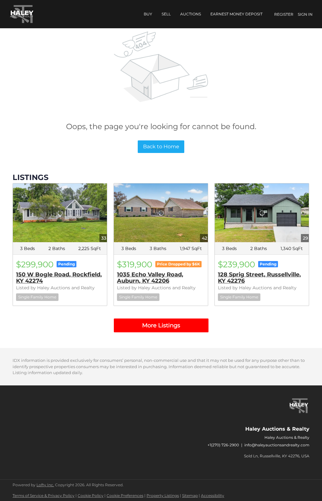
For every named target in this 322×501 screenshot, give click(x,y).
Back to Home (161, 147)
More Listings (161, 325)
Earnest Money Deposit (236, 14)
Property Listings (163, 495)
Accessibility (212, 495)
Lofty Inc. (45, 484)
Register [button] (283, 14)
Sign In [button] (305, 14)
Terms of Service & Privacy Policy (44, 495)
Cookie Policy (90, 495)
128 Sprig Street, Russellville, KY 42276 (259, 277)
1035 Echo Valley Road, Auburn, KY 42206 (150, 277)
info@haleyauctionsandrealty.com (276, 445)
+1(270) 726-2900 (223, 445)
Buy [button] (148, 14)
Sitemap (190, 495)
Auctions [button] (190, 14)
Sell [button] (166, 14)
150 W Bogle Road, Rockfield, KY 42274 (59, 277)
